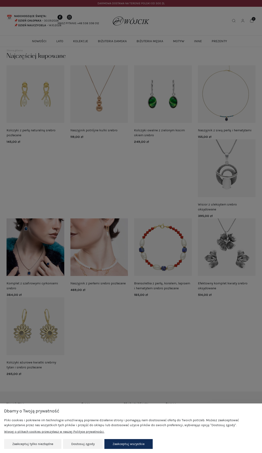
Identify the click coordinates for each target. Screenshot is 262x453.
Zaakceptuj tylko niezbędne (32, 444)
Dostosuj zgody (83, 444)
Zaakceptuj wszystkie (129, 444)
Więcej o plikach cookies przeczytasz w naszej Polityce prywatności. (54, 432)
